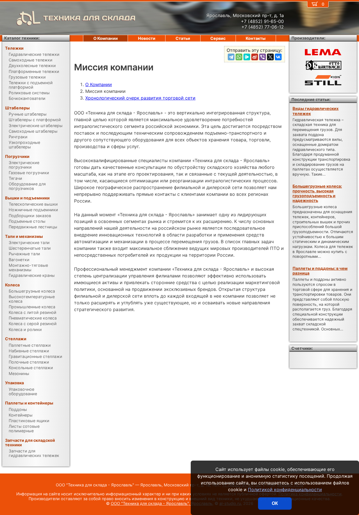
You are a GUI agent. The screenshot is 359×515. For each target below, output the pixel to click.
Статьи (183, 38)
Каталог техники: (22, 38)
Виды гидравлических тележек (316, 111)
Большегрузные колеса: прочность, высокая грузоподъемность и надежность (317, 193)
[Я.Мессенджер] (246, 57)
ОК (275, 503)
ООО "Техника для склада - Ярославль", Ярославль (161, 503)
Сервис (217, 38)
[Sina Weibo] (254, 57)
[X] (270, 57)
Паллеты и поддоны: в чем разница (320, 270)
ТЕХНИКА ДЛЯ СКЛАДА (89, 18)
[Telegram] (231, 57)
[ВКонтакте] (278, 57)
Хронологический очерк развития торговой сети (140, 98)
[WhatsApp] (239, 57)
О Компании (98, 84)
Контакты (256, 38)
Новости (146, 38)
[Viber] (262, 57)
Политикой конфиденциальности (285, 489)
